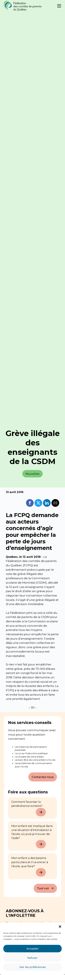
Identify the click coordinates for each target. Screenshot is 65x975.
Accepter (32, 948)
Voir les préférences (32, 967)
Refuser (32, 957)
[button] (60, 926)
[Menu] (59, 6)
